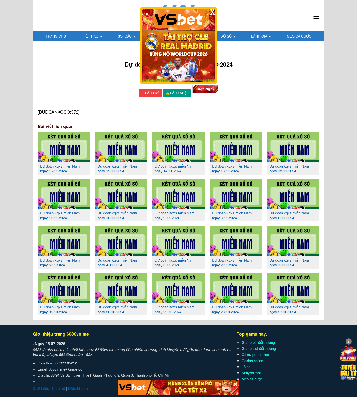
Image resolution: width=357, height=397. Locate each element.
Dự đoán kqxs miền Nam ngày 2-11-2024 (232, 262)
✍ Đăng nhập (177, 93)
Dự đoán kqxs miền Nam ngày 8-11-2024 (232, 215)
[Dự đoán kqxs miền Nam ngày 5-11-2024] (64, 254)
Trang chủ (56, 36)
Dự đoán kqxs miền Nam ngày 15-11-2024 (117, 168)
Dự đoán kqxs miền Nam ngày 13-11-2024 (232, 168)
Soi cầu (127, 36)
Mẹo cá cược (299, 36)
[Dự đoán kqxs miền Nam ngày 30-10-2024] (121, 301)
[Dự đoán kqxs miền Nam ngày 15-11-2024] (121, 160)
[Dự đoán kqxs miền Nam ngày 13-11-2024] (236, 160)
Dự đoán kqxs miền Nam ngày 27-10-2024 (289, 309)
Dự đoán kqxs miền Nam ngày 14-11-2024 (175, 168)
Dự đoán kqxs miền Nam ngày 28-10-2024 (232, 309)
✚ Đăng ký (150, 93)
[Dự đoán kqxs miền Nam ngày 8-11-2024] (236, 207)
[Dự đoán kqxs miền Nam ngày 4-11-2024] (121, 254)
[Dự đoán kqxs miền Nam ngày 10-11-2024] (121, 207)
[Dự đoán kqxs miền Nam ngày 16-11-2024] (64, 160)
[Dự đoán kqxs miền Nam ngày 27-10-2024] (293, 301)
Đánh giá (261, 36)
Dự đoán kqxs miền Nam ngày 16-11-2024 (60, 168)
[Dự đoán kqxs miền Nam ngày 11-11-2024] (64, 207)
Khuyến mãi (251, 372)
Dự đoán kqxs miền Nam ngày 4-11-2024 (117, 262)
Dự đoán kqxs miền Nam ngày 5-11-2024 (60, 262)
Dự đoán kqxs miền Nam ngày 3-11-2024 (175, 262)
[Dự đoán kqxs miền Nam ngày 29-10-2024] (178, 301)
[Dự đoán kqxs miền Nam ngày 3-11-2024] (178, 254)
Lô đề (246, 366)
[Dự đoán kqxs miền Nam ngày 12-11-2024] (293, 160)
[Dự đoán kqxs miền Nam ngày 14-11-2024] (178, 160)
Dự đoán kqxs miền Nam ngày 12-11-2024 (289, 168)
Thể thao (92, 36)
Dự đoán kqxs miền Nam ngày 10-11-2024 (117, 215)
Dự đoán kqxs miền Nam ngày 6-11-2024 (289, 215)
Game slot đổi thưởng (259, 348)
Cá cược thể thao (255, 354)
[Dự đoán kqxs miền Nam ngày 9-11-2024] (178, 207)
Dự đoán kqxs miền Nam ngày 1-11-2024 (289, 262)
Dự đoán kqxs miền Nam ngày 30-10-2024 (117, 309)
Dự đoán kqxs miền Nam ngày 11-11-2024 (60, 215)
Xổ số (228, 36)
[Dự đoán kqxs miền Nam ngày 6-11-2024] (293, 207)
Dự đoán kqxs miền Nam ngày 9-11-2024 (175, 215)
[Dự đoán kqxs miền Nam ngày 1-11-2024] (293, 254)
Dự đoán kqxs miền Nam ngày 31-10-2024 (60, 309)
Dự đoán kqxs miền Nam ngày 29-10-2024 (175, 309)
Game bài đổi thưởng (258, 342)
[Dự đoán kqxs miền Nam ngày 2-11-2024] (236, 254)
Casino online (252, 360)
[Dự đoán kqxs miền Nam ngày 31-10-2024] (64, 301)
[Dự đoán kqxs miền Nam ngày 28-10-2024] (236, 301)
